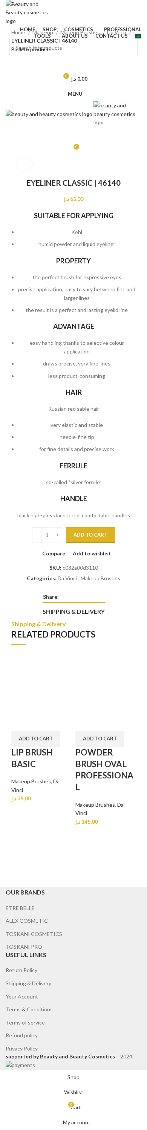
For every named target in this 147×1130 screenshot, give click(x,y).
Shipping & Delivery (28, 983)
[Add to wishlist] (60, 721)
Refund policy (22, 1035)
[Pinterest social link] (82, 597)
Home (18, 32)
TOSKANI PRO (24, 946)
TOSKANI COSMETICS (34, 934)
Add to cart (90, 535)
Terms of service (25, 1022)
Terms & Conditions (29, 1009)
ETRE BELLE (20, 908)
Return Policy (21, 970)
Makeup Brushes (80, 32)
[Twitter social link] (73, 597)
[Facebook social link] (65, 597)
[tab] (74, 610)
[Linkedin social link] (91, 597)
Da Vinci (117, 32)
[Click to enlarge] (24, 164)
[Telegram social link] (99, 597)
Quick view (40, 721)
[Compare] (20, 721)
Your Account (22, 996)
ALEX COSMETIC (27, 920)
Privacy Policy (22, 1048)
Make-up (43, 32)
